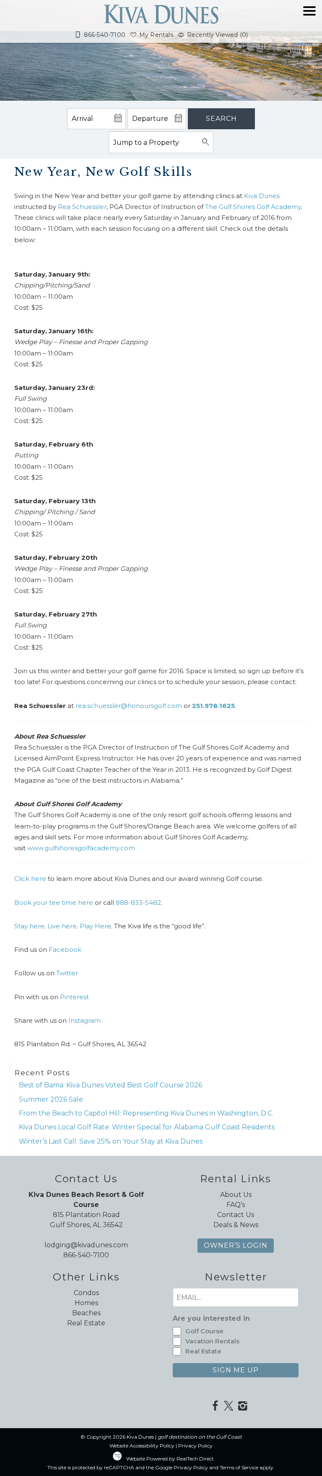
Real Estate (86, 1323)
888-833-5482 (138, 902)
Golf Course (204, 1331)
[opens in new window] (215, 1407)
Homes (86, 1303)
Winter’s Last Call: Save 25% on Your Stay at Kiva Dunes (111, 1141)
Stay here (29, 926)
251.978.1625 (213, 706)
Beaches (86, 1313)
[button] (309, 25)
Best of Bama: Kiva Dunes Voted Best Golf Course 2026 (110, 1085)
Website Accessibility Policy (141, 1445)
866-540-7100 (86, 1255)
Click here (30, 879)
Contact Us (235, 1215)
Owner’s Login (235, 1245)
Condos (86, 1293)
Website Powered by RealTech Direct (170, 1458)
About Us (236, 1195)
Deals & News (235, 1225)
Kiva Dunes (262, 196)
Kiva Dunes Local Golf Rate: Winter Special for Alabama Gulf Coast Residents (147, 1127)
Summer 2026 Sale (51, 1099)
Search (221, 119)
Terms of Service (239, 1467)
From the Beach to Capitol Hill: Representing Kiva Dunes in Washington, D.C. (146, 1113)
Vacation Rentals (212, 1341)
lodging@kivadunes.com (86, 1245)
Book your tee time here (54, 902)
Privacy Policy (195, 1445)
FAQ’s (235, 1205)
